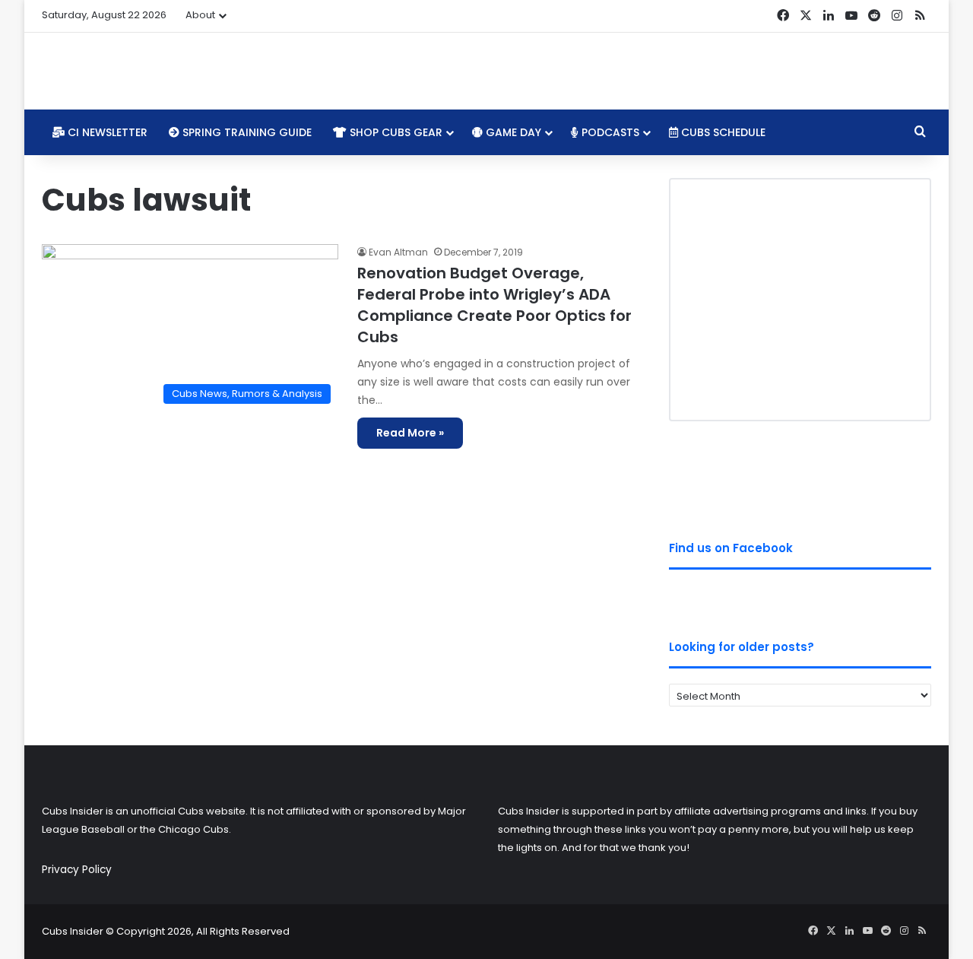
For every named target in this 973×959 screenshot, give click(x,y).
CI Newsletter (106, 132)
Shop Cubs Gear (394, 132)
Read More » (410, 432)
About (200, 15)
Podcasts (608, 132)
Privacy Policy (77, 869)
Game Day (512, 132)
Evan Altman (398, 252)
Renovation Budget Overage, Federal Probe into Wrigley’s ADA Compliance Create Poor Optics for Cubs (494, 305)
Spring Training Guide (245, 132)
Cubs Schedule (721, 132)
